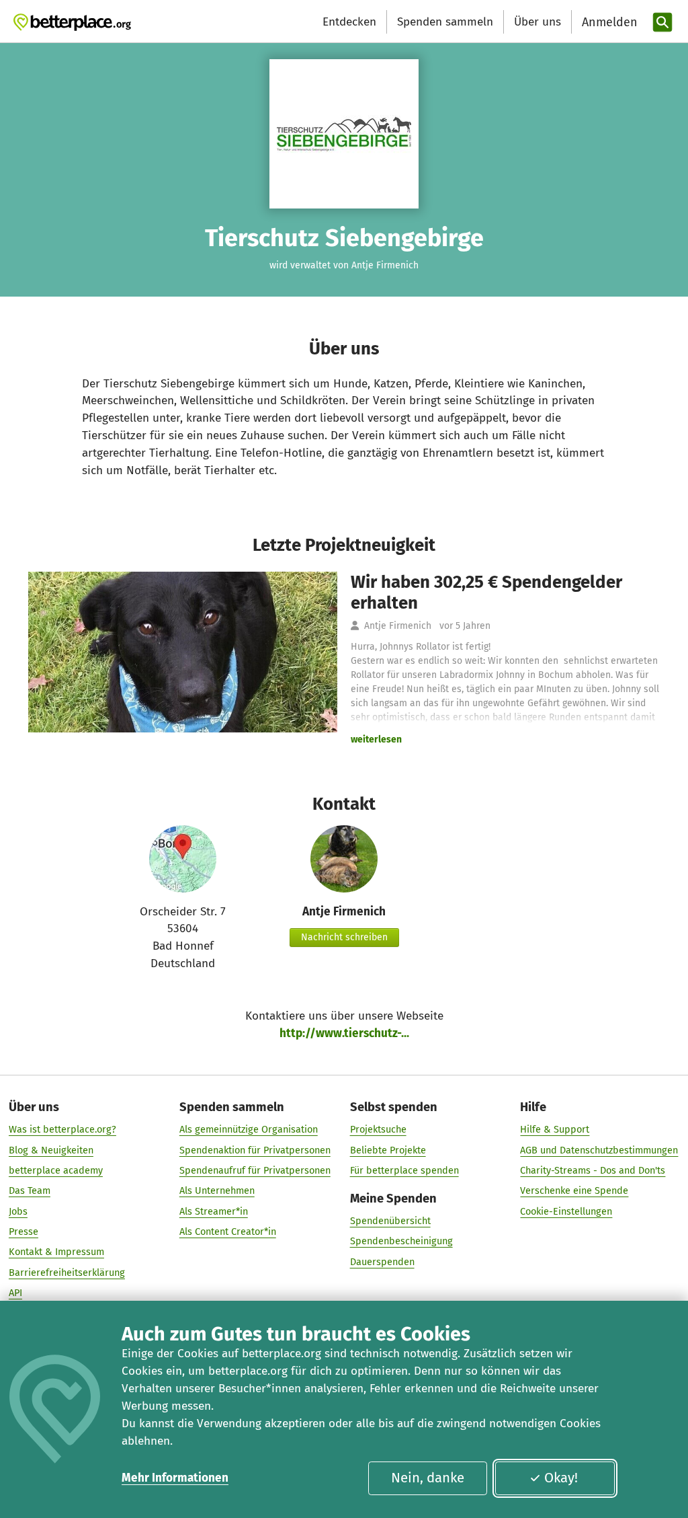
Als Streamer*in (213, 1211)
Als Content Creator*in (227, 1231)
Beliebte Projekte (388, 1150)
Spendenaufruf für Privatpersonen (255, 1170)
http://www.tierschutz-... (344, 1033)
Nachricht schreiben (344, 937)
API (15, 1293)
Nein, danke (427, 1478)
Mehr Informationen (175, 1478)
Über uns (537, 22)
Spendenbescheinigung (401, 1241)
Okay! (561, 1478)
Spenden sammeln (445, 22)
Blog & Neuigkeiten (51, 1150)
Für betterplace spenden (404, 1170)
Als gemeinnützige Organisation (248, 1129)
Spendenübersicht (390, 1221)
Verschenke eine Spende (574, 1190)
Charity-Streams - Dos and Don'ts (592, 1170)
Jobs (18, 1211)
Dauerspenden (382, 1262)
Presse (23, 1231)
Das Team (29, 1190)
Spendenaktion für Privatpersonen (255, 1150)
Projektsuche (378, 1129)
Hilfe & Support (554, 1129)
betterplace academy (56, 1170)
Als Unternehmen (217, 1190)
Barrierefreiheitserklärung (67, 1272)
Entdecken (349, 22)
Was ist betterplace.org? (62, 1129)
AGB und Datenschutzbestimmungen (599, 1150)
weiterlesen (376, 739)
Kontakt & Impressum (56, 1252)
